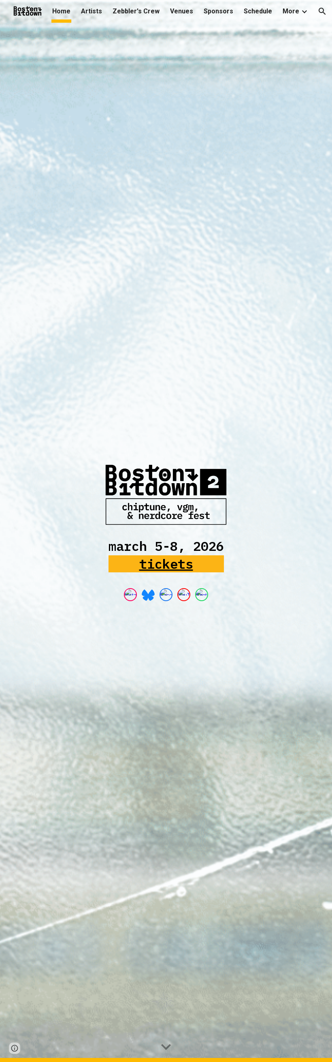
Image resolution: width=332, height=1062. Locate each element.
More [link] (291, 11)
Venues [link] (181, 11)
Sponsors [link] (218, 11)
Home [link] (61, 11)
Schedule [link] (258, 11)
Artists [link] (91, 11)
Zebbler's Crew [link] (136, 11)
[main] (166, 558)
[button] (322, 11)
